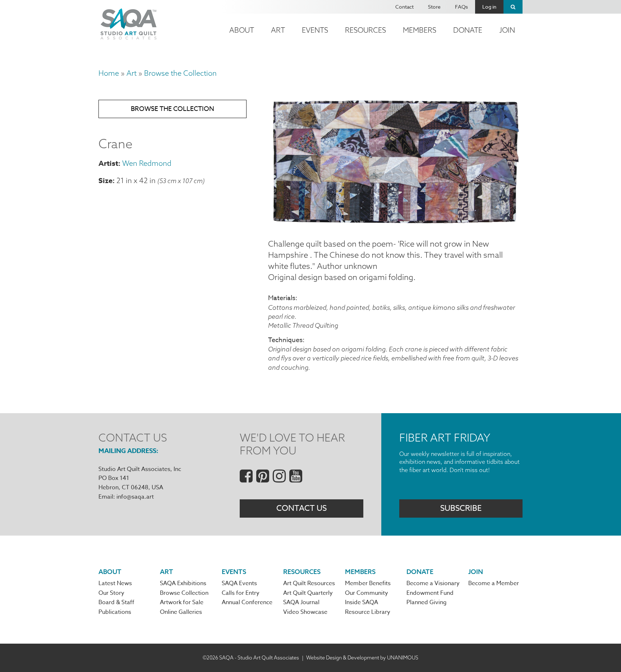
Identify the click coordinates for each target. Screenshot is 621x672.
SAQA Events (239, 583)
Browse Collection (184, 593)
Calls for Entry (240, 593)
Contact (404, 6)
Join (507, 29)
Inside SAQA (361, 602)
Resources (365, 29)
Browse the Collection (180, 73)
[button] (395, 221)
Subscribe (461, 508)
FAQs (461, 6)
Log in (489, 6)
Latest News (115, 583)
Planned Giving (426, 602)
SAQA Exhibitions (183, 583)
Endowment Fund (430, 593)
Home (108, 73)
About (241, 29)
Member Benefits (368, 583)
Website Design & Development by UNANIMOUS (362, 657)
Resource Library (367, 612)
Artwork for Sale (181, 602)
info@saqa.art (135, 497)
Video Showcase (305, 612)
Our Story (111, 593)
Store (434, 6)
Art (278, 29)
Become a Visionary (433, 583)
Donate (467, 29)
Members (419, 29)
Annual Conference (247, 602)
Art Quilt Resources (309, 583)
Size (105, 180)
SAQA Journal (301, 602)
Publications (114, 612)
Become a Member (493, 583)
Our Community (366, 593)
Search (513, 7)
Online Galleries (181, 612)
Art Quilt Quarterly (308, 593)
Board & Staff (116, 602)
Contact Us (301, 508)
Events (315, 29)
